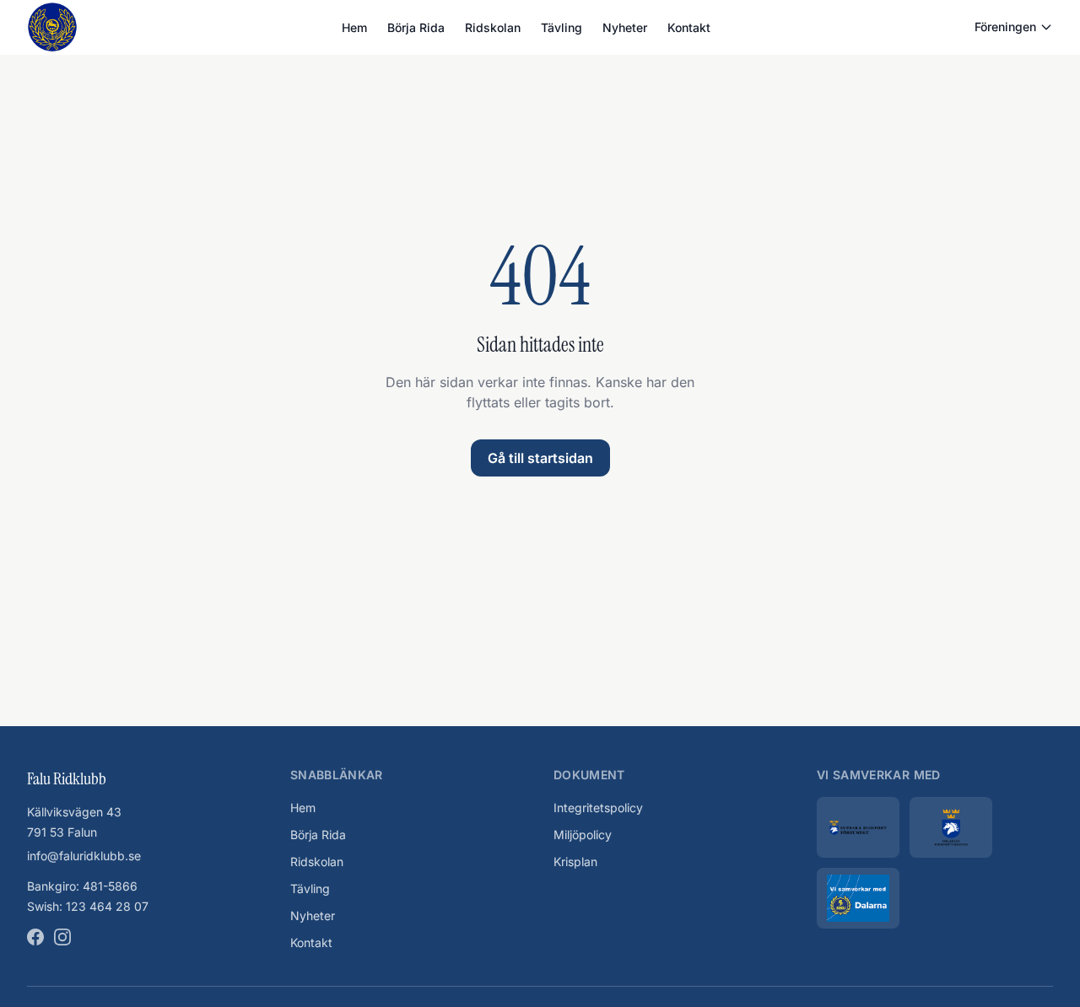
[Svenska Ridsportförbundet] (858, 827)
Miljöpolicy (583, 834)
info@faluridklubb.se (84, 855)
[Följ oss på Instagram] (62, 937)
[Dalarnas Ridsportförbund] (951, 827)
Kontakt (688, 27)
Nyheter (624, 27)
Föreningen (1005, 26)
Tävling (561, 27)
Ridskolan (493, 27)
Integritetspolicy (598, 807)
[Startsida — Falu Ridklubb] (52, 27)
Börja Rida (416, 27)
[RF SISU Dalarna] (858, 898)
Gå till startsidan (540, 458)
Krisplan (575, 861)
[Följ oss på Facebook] (35, 937)
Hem (354, 27)
